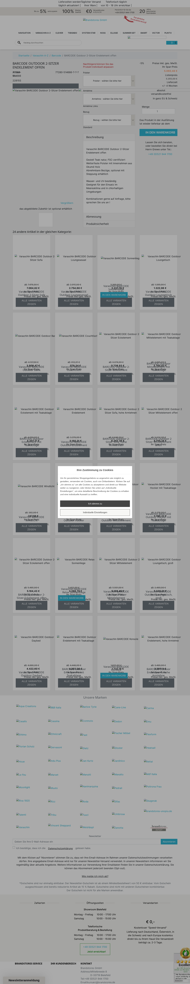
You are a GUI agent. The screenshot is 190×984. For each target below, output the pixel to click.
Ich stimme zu (95, 503)
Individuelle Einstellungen (95, 512)
